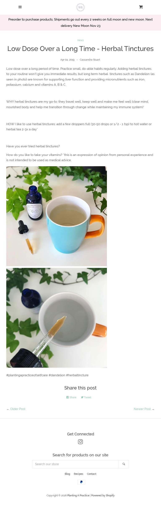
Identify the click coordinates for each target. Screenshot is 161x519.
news (80, 40)
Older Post (17, 409)
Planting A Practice (78, 495)
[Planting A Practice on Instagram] (80, 443)
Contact (91, 473)
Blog (67, 473)
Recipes (78, 473)
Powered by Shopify (103, 495)
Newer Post (142, 409)
